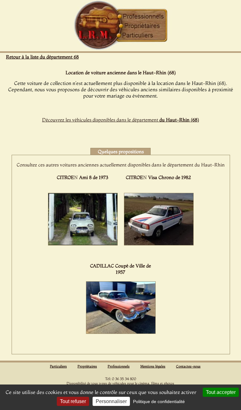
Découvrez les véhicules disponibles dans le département (120, 120)
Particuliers (58, 366)
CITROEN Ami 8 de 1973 (82, 177)
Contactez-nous (188, 366)
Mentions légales (152, 366)
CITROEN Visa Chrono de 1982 (158, 177)
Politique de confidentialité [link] (159, 401)
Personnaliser (111, 401)
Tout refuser (73, 401)
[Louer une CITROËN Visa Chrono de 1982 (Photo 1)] (159, 243)
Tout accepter (221, 392)
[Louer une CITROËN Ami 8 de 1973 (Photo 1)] (83, 243)
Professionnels (119, 366)
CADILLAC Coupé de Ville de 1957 (120, 269)
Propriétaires (87, 366)
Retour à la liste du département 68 (42, 56)
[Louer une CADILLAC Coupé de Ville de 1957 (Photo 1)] (121, 332)
